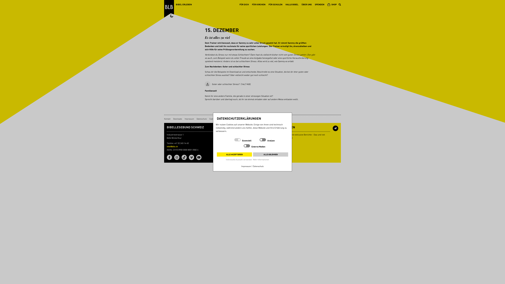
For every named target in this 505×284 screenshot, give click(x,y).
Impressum (246, 167)
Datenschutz (258, 167)
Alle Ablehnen (271, 155)
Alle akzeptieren (234, 155)
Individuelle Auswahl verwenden (239, 160)
